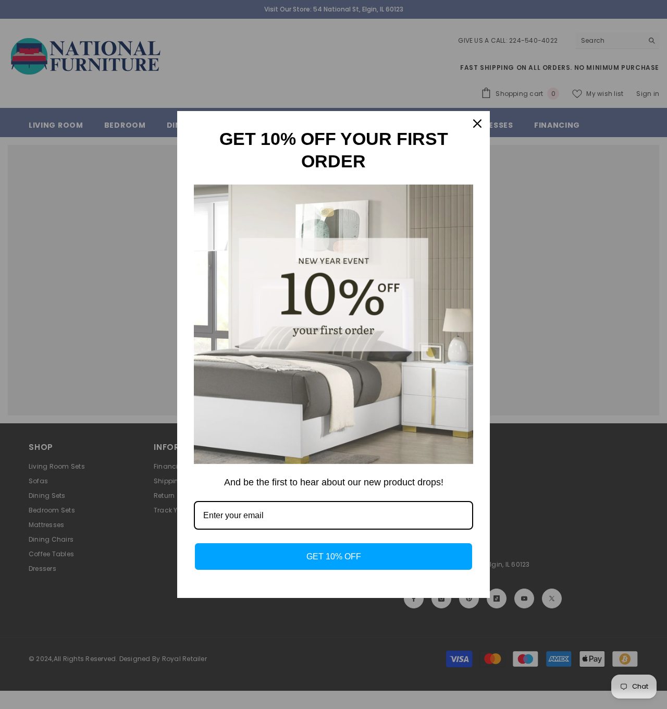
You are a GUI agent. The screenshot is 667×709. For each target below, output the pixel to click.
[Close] (477, 123)
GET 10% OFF (333, 556)
